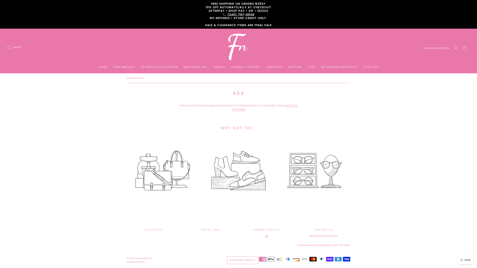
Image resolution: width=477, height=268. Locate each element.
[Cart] (465, 48)
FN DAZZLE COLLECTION (159, 67)
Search (17, 47)
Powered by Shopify (136, 262)
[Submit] (11, 47)
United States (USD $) (435, 48)
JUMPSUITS (274, 67)
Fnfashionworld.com (143, 258)
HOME (103, 67)
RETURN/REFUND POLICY (340, 67)
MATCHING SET (195, 67)
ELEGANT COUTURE (245, 67)
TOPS (312, 67)
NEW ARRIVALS (124, 67)
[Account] (456, 48)
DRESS (219, 67)
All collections (135, 78)
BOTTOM (295, 67)
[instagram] (266, 236)
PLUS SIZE (371, 67)
